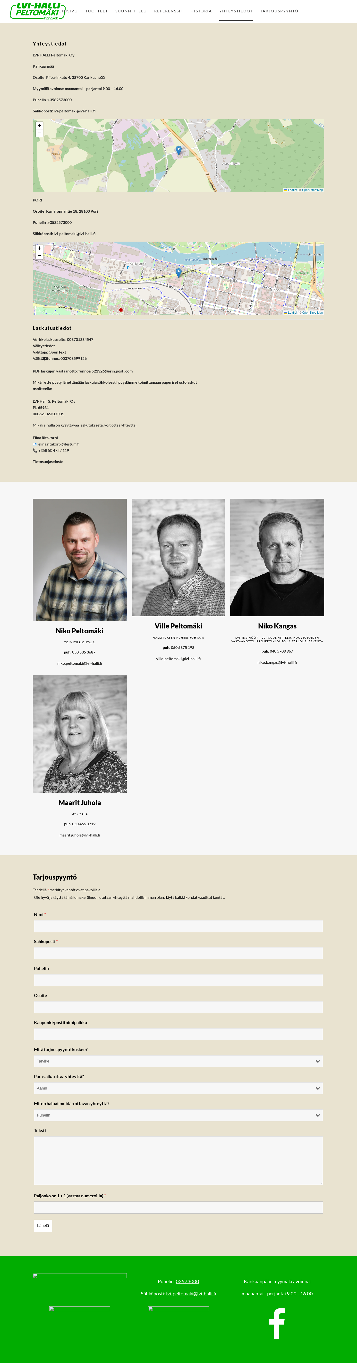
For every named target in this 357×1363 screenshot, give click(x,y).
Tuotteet (96, 11)
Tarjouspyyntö (279, 11)
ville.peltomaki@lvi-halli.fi (178, 658)
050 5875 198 (182, 647)
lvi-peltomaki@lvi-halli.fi (75, 111)
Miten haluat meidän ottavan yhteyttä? (71, 1103)
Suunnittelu (131, 11)
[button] (179, 150)
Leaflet (292, 190)
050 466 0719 (83, 823)
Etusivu (68, 11)
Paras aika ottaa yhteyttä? (59, 1076)
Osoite (40, 995)
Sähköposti (46, 941)
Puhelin (41, 968)
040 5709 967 (281, 651)
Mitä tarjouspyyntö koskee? (61, 1049)
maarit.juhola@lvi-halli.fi (80, 835)
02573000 (187, 1281)
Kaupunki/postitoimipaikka (60, 1022)
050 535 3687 (83, 652)
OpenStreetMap (312, 190)
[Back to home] (38, 11)
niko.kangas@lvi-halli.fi (277, 662)
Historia (201, 11)
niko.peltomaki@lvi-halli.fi (79, 663)
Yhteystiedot (236, 11)
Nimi (40, 914)
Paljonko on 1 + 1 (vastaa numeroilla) (70, 1195)
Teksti (40, 1130)
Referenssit (168, 11)
